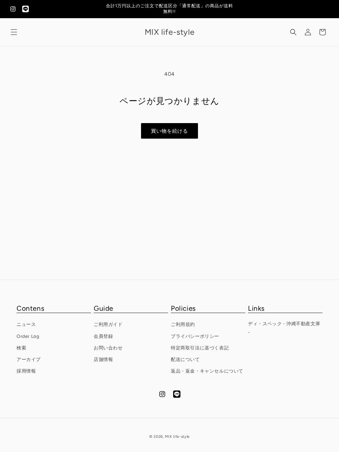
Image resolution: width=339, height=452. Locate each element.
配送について (185, 359)
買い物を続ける (169, 131)
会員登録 (103, 336)
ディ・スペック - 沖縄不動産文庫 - (284, 328)
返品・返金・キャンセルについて (207, 371)
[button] (14, 32)
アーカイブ (29, 359)
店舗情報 (103, 359)
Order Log (28, 336)
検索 (21, 348)
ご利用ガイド (108, 324)
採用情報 (26, 371)
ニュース (26, 324)
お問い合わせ (108, 348)
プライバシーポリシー (195, 336)
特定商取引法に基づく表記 (200, 348)
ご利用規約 (183, 324)
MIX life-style (177, 436)
